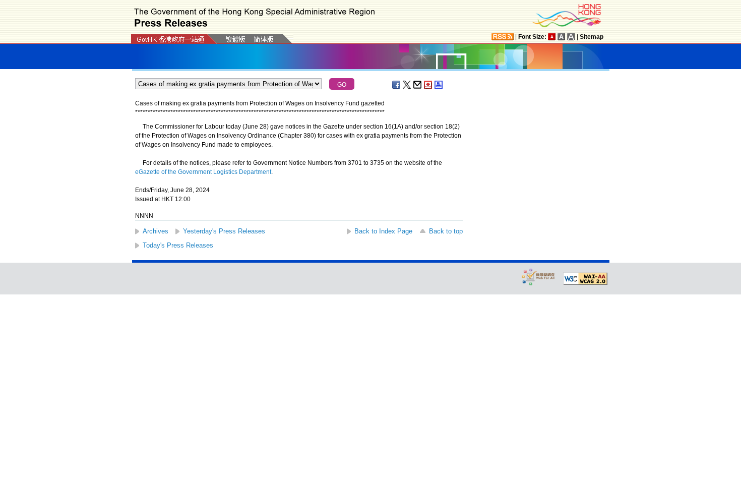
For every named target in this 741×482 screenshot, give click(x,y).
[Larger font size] (562, 36)
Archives (155, 231)
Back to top (446, 231)
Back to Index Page (383, 231)
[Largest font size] (571, 36)
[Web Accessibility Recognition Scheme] (538, 276)
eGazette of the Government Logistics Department (203, 171)
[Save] (428, 85)
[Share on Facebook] (396, 85)
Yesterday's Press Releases (224, 231)
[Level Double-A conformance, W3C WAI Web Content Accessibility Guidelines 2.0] (585, 278)
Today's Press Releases (178, 245)
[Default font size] (552, 36)
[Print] (439, 85)
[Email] (417, 85)
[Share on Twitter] (407, 85)
